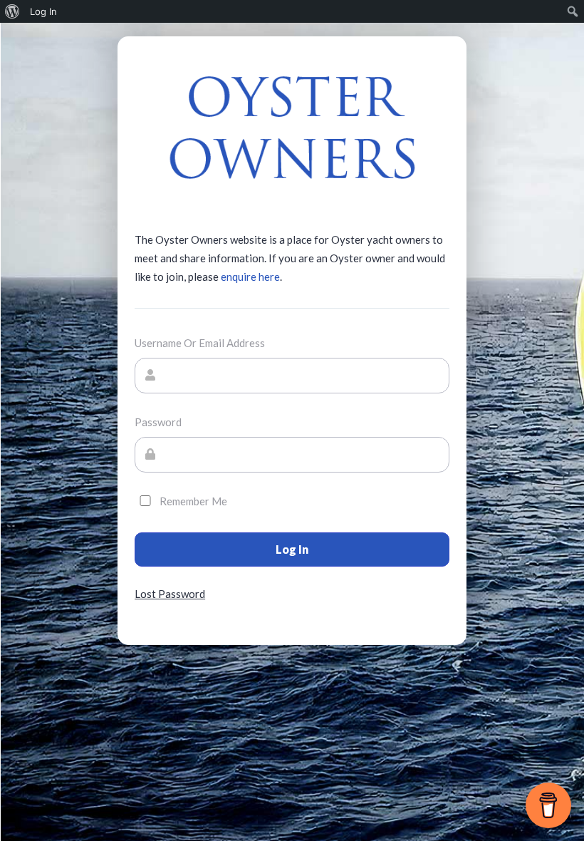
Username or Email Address (200, 342)
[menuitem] (12, 11)
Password (158, 422)
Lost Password (170, 593)
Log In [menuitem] (43, 11)
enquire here (250, 276)
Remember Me (193, 501)
